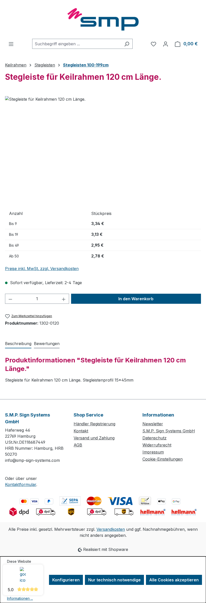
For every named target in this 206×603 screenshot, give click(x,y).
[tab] (18, 343)
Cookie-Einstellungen (162, 459)
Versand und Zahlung (94, 437)
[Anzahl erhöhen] (64, 299)
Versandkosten (110, 529)
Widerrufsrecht (156, 444)
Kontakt (81, 430)
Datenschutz (154, 437)
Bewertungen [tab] (47, 343)
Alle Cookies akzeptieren (174, 579)
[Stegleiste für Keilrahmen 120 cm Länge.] (103, 150)
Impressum (153, 452)
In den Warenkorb (135, 298)
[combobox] (76, 44)
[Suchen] (127, 44)
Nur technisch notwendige (114, 579)
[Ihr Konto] (166, 44)
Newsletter (152, 423)
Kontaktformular (20, 484)
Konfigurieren (66, 579)
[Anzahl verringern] (10, 299)
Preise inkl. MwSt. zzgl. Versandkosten (42, 268)
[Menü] (11, 44)
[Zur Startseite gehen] (103, 19)
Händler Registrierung (94, 423)
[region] (103, 150)
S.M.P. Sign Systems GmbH (168, 430)
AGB (78, 444)
